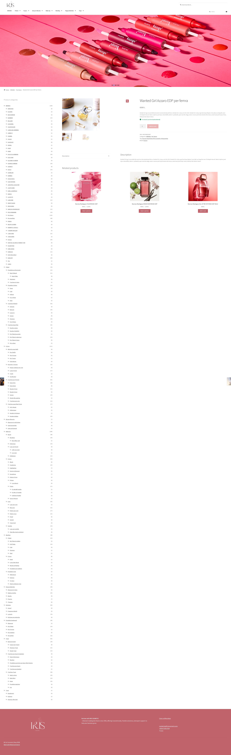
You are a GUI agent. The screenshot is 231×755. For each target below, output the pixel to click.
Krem (11, 288)
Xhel (11, 300)
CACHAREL (11, 124)
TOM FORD (11, 233)
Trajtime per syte (15, 401)
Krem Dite (12, 383)
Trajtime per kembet (15, 669)
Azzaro (145, 140)
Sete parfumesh (12, 428)
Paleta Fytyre (13, 477)
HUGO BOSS (11, 179)
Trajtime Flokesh (12, 303)
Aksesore (10, 623)
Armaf (9, 608)
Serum (12, 316)
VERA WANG (11, 249)
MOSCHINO (11, 206)
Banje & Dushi (12, 641)
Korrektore (13, 474)
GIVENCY (10, 166)
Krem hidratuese (14, 657)
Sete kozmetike (12, 425)
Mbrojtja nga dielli (13, 349)
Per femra (19, 90)
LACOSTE (10, 197)
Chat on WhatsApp (165, 718)
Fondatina (13, 465)
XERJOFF (10, 258)
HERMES (10, 176)
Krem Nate (13, 386)
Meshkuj (58, 11)
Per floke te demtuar (15, 337)
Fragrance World (12, 611)
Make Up (48, 11)
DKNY (9, 151)
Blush (11, 462)
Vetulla (10, 526)
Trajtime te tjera (14, 282)
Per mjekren (11, 632)
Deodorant (11, 693)
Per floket (10, 626)
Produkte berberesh (11, 620)
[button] (112, 85)
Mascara (12, 507)
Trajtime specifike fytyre (15, 404)
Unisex (10, 239)
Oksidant (12, 279)
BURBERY (10, 118)
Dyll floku (12, 544)
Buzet (9, 434)
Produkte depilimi (15, 684)
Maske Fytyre (13, 392)
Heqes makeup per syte (16, 367)
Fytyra (25, 11)
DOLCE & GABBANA (13, 154)
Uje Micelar (13, 377)
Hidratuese (13, 410)
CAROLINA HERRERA (13, 130)
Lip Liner (14, 453)
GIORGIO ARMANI (12, 163)
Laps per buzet (14, 447)
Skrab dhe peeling (15, 398)
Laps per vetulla (14, 529)
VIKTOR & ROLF (12, 255)
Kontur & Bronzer (15, 471)
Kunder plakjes (14, 416)
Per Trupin (13, 358)
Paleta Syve (13, 514)
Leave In (12, 313)
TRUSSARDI (11, 236)
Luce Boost (15, 483)
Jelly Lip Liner (16, 450)
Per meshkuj (11, 218)
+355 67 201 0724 (164, 728)
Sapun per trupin (14, 645)
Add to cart (152, 126)
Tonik (11, 374)
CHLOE (10, 139)
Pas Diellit (13, 352)
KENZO (10, 194)
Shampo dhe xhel (13, 699)
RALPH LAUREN (12, 224)
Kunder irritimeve (15, 413)
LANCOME (10, 200)
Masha (10, 596)
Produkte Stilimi (12, 285)
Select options (86, 211)
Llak (11, 291)
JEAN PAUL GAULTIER (13, 185)
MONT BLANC (11, 203)
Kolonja (12, 578)
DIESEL (10, 145)
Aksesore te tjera (12, 590)
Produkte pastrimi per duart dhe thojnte (21, 663)
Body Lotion (13, 675)
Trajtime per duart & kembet (16, 654)
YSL (9, 261)
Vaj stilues (13, 297)
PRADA (10, 221)
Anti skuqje (13, 407)
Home (7, 90)
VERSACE (10, 252)
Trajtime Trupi (12, 672)
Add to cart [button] (203, 211)
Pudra (11, 486)
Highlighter (13, 468)
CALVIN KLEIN (11, 127)
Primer (12, 480)
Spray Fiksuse (14, 498)
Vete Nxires (13, 361)
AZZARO (10, 112)
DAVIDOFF (10, 142)
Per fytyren (11, 629)
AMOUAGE (10, 108)
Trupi (80, 11)
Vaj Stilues (13, 322)
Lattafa (10, 614)
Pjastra (10, 599)
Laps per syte (13, 504)
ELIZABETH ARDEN (13, 160)
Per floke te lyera (14, 340)
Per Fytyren (13, 355)
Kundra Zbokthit (14, 331)
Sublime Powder (16, 495)
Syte (9, 501)
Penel (11, 517)
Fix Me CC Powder (16, 492)
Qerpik (12, 520)
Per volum (13, 343)
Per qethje (11, 635)
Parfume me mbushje (14, 617)
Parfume (8, 605)
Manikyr (12, 660)
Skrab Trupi (13, 651)
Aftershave (13, 574)
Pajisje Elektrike (69, 11)
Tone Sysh (13, 523)
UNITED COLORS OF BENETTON (16, 243)
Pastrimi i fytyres (13, 364)
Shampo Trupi (14, 648)
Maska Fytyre (13, 389)
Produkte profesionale (14, 270)
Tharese (10, 602)
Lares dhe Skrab (14, 562)
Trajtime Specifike (13, 325)
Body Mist (12, 678)
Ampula (12, 306)
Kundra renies (14, 328)
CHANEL (10, 136)
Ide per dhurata (36, 11)
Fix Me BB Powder (16, 489)
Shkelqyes (13, 456)
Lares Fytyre (13, 370)
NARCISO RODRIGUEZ (14, 209)
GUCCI (9, 169)
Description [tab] (65, 156)
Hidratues (13, 444)
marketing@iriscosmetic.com (168, 726)
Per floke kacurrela (15, 334)
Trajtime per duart (15, 666)
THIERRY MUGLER (12, 230)
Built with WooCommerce (12, 745)
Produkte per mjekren (16, 568)
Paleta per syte (14, 511)
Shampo (12, 319)
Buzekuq (12, 437)
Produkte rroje (12, 571)
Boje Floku (15, 276)
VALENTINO (11, 246)
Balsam (12, 310)
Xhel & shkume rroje (15, 584)
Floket (16, 11)
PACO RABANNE (12, 212)
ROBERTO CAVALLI (13, 227)
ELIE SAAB (10, 157)
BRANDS (9, 11)
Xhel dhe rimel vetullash (16, 532)
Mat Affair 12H (16, 441)
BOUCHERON (11, 115)
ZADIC (9, 264)
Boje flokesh (13, 273)
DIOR (9, 148)
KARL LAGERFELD (12, 191)
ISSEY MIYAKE (11, 182)
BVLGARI (10, 121)
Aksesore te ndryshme (14, 422)
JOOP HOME (11, 188)
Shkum (12, 294)
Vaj (11, 687)
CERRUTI (10, 133)
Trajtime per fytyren (13, 380)
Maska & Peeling (14, 565)
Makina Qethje (12, 593)
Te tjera (12, 581)
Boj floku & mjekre (15, 541)
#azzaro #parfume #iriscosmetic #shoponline (155, 138)
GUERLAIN (10, 172)
